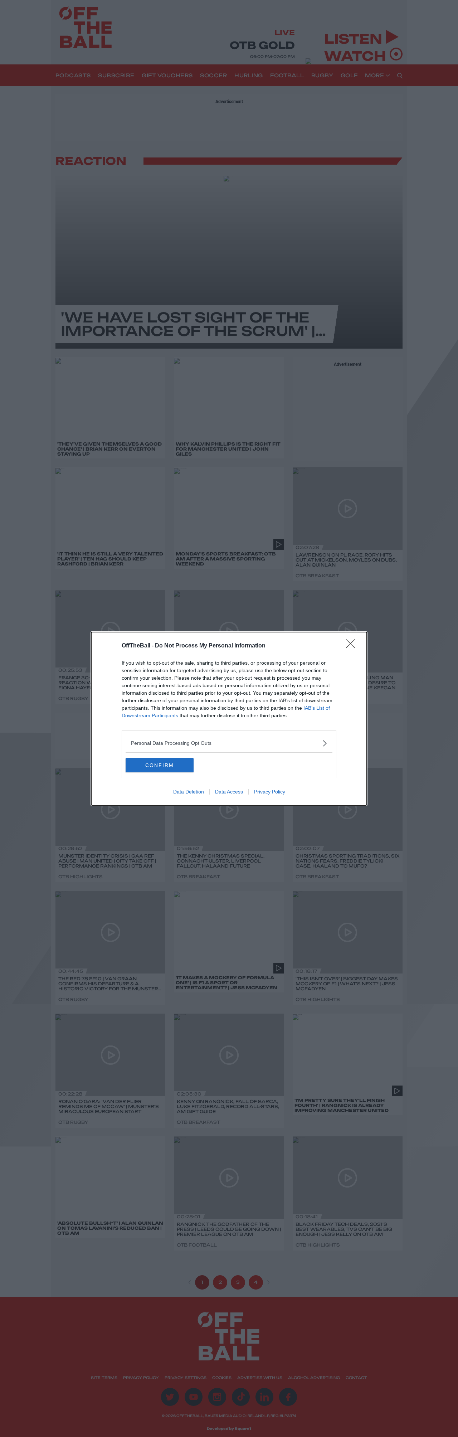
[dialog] (229, 718)
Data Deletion (188, 792)
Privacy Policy (269, 792)
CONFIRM (159, 765)
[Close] (353, 646)
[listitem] (229, 743)
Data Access (229, 792)
